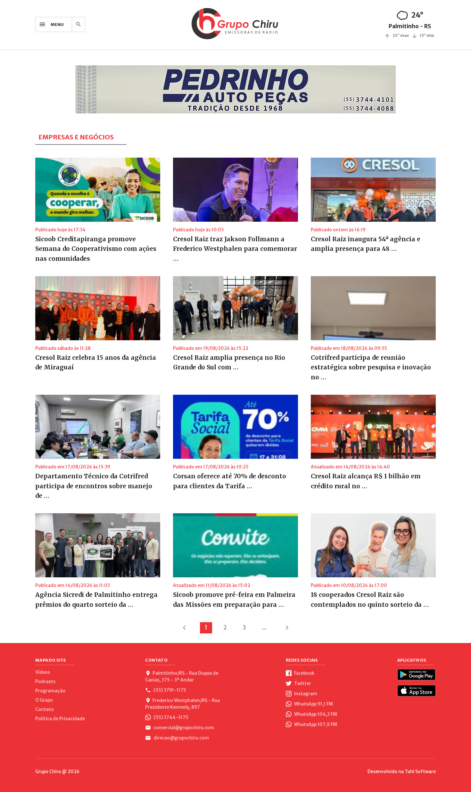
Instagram (305, 694)
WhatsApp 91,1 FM (313, 704)
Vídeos (42, 672)
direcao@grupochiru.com (181, 738)
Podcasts (45, 681)
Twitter (302, 683)
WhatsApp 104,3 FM (315, 714)
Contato (44, 709)
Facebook (303, 673)
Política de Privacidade (60, 719)
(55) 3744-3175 (170, 717)
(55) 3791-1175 (169, 690)
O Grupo (44, 700)
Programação (50, 691)
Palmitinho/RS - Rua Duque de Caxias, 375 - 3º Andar (181, 676)
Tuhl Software (420, 771)
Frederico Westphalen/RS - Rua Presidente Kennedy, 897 (182, 703)
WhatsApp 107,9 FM (315, 724)
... (264, 627)
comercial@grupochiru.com (183, 727)
